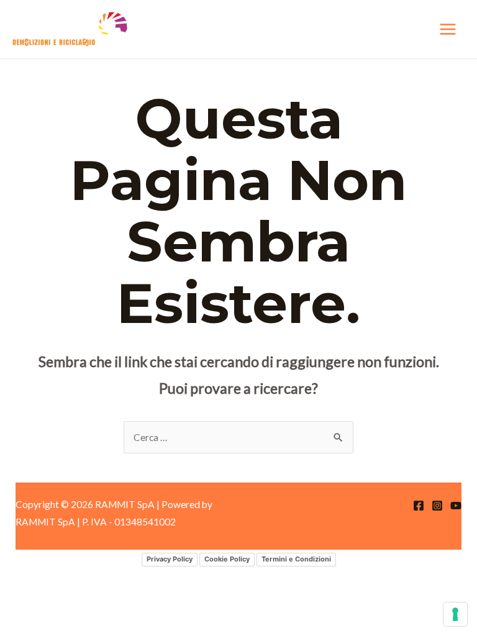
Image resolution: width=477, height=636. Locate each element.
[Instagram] (437, 505)
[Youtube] (455, 505)
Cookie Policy (227, 559)
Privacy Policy (170, 559)
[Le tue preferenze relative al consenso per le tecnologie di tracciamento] (455, 614)
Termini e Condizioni (296, 559)
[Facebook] (418, 505)
